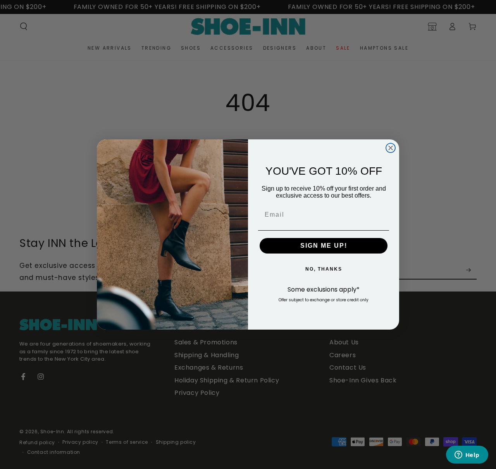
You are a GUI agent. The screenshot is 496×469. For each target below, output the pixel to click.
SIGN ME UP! (323, 245)
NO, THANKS (323, 269)
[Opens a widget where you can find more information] (467, 455)
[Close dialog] (390, 148)
